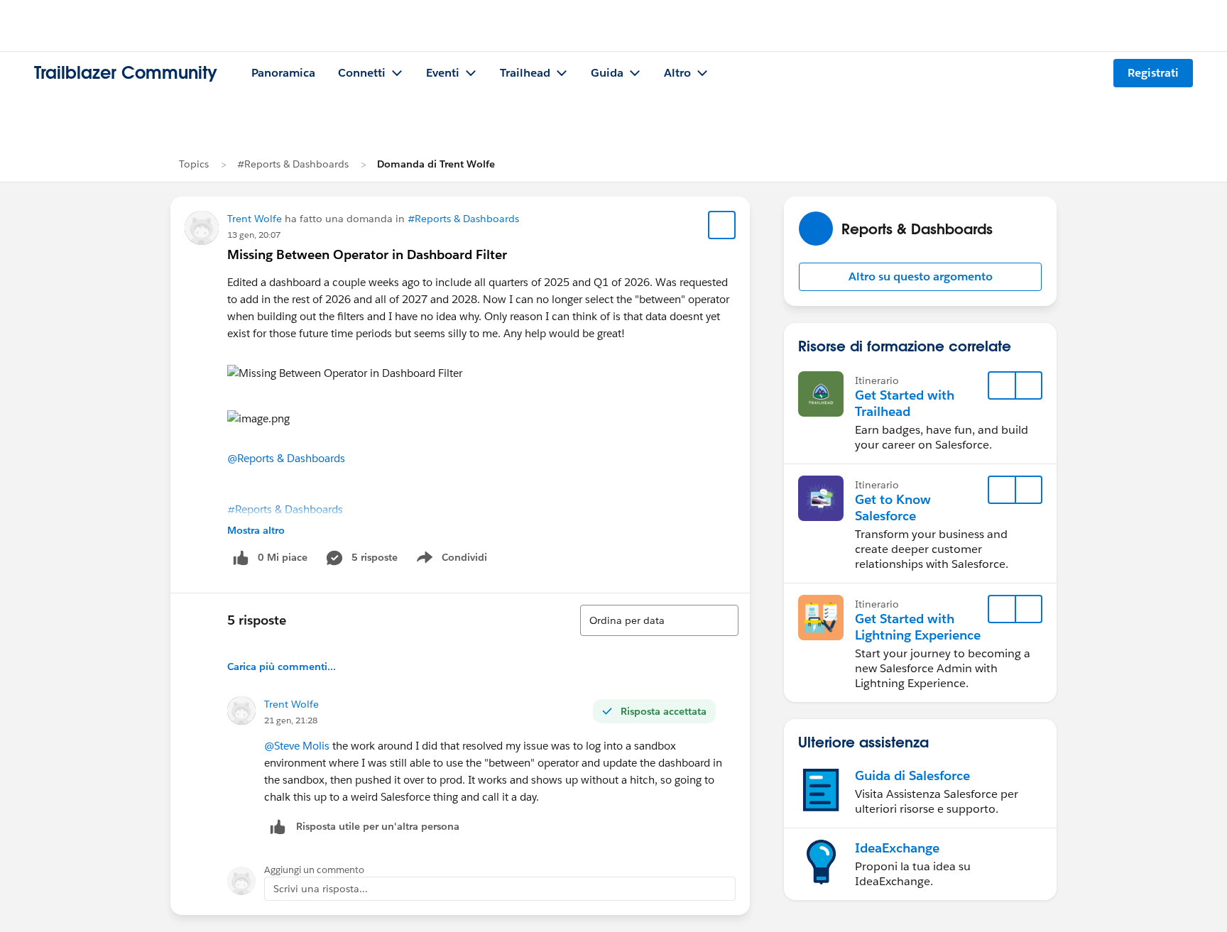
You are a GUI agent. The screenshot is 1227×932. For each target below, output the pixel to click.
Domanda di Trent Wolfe (436, 164)
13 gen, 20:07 (253, 235)
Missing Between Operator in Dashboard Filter (367, 254)
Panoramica (283, 72)
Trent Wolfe (254, 218)
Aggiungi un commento (314, 870)
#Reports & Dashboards (293, 164)
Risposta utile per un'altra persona (377, 826)
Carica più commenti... (281, 666)
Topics (194, 164)
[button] (920, 277)
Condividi (459, 560)
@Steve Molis (296, 745)
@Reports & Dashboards (286, 458)
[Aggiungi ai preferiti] (722, 225)
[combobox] (659, 620)
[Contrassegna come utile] (277, 826)
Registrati (1153, 72)
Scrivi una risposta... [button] (320, 888)
